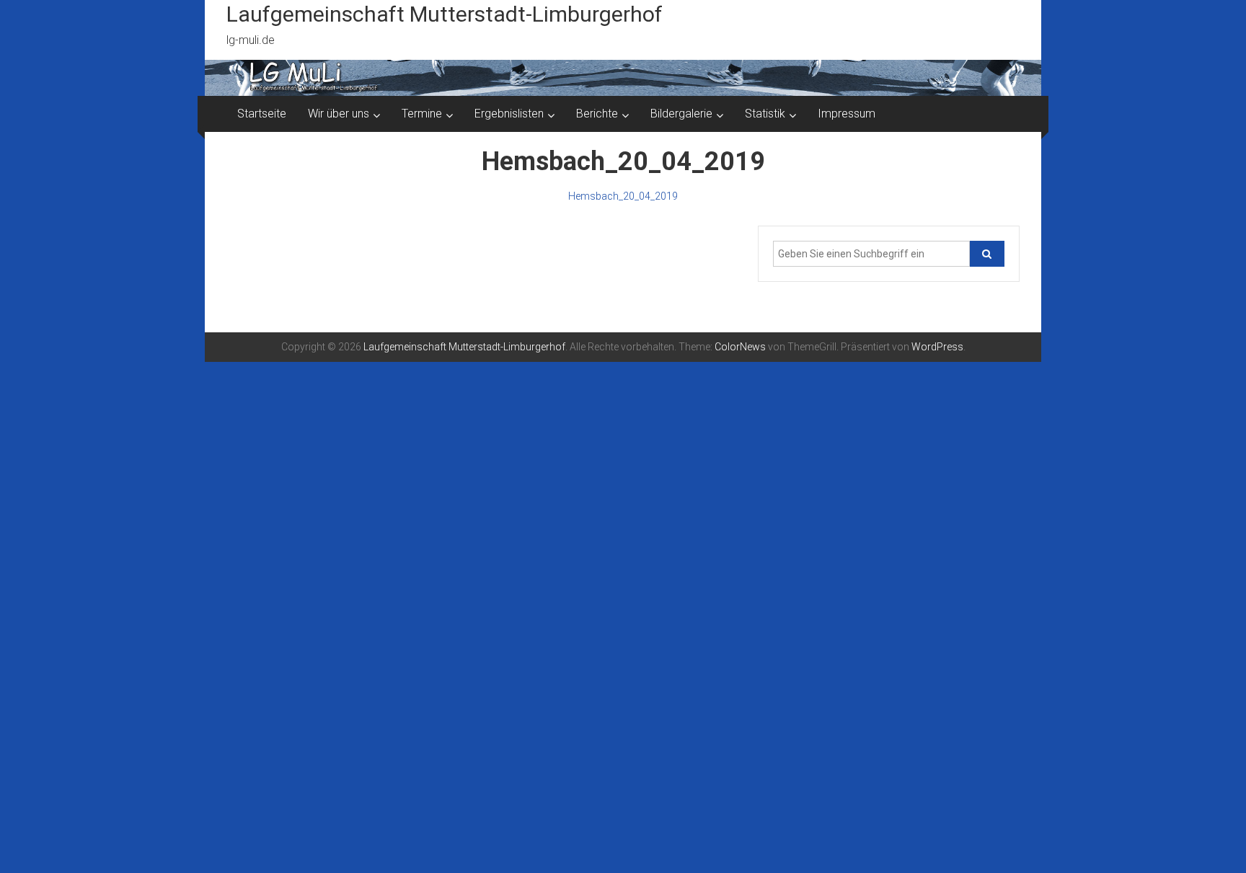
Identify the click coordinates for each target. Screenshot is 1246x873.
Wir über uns (338, 113)
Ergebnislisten (509, 113)
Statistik (765, 113)
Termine (422, 113)
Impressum (846, 113)
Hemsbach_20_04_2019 (623, 196)
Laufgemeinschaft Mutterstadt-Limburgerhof (444, 14)
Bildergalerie (681, 113)
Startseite (261, 113)
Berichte (597, 113)
